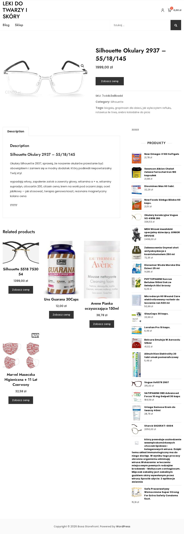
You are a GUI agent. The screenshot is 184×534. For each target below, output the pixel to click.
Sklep (19, 25)
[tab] (16, 131)
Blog (6, 25)
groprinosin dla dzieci (128, 108)
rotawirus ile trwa (106, 112)
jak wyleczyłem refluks (157, 108)
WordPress (123, 526)
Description (15, 131)
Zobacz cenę (109, 81)
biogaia (109, 108)
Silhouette (117, 102)
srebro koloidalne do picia (134, 112)
